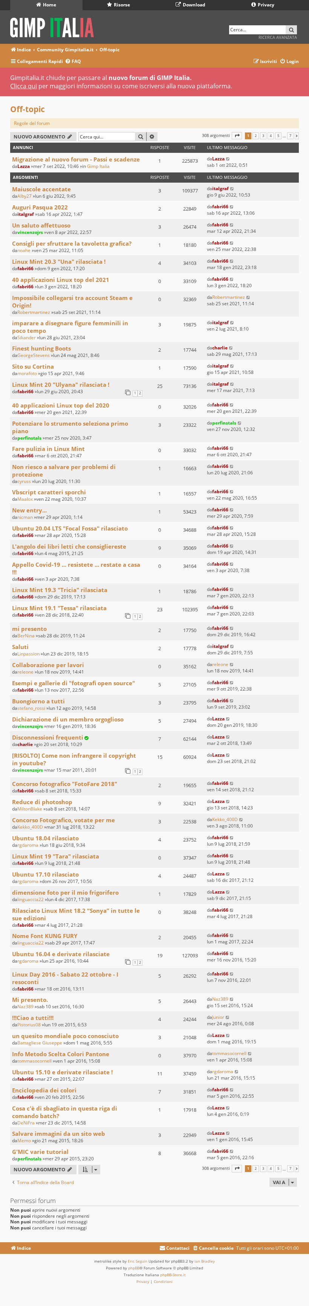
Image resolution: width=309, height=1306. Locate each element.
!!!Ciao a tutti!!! (33, 1017)
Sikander (26, 337)
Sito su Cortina (33, 366)
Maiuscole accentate (41, 189)
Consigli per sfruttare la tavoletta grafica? (72, 243)
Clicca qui (23, 86)
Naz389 (25, 1006)
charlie (220, 348)
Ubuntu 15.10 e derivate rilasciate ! (62, 1072)
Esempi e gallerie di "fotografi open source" (73, 683)
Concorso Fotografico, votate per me (63, 820)
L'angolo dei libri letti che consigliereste (69, 546)
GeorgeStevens (33, 355)
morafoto (27, 373)
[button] (237, 135)
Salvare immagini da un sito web (58, 1133)
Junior (218, 1017)
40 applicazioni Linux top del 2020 (60, 405)
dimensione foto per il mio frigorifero (65, 892)
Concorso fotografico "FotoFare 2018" (64, 784)
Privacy (265, 5)
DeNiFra (26, 1123)
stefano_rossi (31, 708)
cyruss (24, 481)
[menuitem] (73, 62)
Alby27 (24, 196)
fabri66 (220, 206)
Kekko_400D (30, 827)
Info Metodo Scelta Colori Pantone (60, 1054)
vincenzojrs (30, 232)
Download (193, 5)
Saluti (20, 647)
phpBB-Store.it (173, 1274)
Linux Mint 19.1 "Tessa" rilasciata (59, 608)
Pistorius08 (29, 1024)
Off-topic (27, 109)
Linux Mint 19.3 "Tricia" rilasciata (59, 590)
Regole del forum (32, 123)
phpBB (133, 1268)
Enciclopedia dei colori (44, 1090)
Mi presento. (30, 999)
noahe (24, 250)
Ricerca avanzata (278, 37)
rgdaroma (27, 845)
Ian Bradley (204, 1261)
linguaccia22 (30, 899)
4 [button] (271, 136)
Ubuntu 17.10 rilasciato (45, 874)
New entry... (29, 510)
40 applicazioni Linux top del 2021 (60, 279)
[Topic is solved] (86, 738)
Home (49, 5)
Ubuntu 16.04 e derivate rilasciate (61, 954)
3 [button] (263, 136)
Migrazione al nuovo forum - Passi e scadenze (76, 159)
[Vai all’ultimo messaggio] (228, 158)
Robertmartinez (33, 312)
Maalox (25, 499)
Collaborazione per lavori (48, 665)
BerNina (26, 635)
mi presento (29, 628)
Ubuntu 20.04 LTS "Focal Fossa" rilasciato (70, 528)
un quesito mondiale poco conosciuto (65, 1036)
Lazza (23, 166)
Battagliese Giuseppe (39, 1043)
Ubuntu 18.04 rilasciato (45, 838)
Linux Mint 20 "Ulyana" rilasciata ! (60, 384)
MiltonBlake (29, 809)
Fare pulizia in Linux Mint (48, 448)
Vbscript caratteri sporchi (49, 492)
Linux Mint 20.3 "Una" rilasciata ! (59, 261)
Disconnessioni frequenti (47, 737)
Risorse (121, 5)
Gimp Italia (98, 166)
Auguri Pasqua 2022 (40, 207)
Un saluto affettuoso (41, 225)
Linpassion (28, 654)
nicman (25, 517)
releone (25, 672)
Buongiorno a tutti (38, 701)
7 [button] (290, 136)
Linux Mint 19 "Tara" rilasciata (55, 856)
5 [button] (278, 136)
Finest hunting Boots (41, 348)
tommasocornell (34, 1061)
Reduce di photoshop (42, 802)
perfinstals (29, 438)
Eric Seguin (137, 1261)
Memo (24, 1140)
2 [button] (256, 136)
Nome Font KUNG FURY (44, 936)
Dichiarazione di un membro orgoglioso (68, 719)
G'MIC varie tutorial (40, 1151)
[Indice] (54, 26)
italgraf (220, 188)
